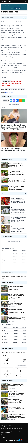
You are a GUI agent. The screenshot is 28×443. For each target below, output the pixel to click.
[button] (24, 17)
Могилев (23, 276)
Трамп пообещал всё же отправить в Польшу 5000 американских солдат (15, 303)
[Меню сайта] (24, 2)
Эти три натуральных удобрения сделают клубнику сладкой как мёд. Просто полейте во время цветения (16, 174)
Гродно (13, 276)
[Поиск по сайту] (26, 2)
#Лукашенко (21, 89)
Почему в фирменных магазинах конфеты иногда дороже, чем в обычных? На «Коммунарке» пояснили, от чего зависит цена (18, 201)
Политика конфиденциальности (9, 434)
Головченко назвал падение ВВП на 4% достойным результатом (12, 83)
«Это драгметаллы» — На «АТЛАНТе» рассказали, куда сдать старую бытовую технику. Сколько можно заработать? (18, 210)
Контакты (20, 434)
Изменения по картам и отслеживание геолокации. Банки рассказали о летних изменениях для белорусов (16, 311)
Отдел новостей (9, 92)
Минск (3, 276)
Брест (8, 276)
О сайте (3, 437)
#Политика (7, 89)
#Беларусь (14, 89)
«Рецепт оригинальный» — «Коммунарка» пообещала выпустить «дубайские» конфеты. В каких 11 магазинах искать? (17, 229)
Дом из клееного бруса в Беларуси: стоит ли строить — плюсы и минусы (17, 166)
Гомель (4, 278)
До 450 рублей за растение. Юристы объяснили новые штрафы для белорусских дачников (16, 188)
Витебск (18, 276)
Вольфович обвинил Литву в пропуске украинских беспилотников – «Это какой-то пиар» (17, 319)
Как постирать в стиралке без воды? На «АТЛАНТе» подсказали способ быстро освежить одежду (18, 220)
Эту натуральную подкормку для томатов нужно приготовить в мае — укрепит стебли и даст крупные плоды (16, 181)
